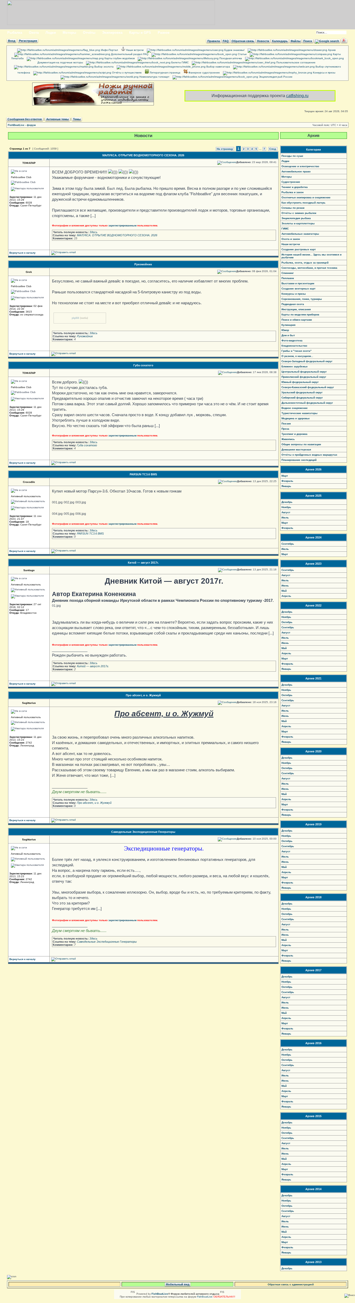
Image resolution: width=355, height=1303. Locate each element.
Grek (29, 272)
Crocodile (29, 482)
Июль (285, 517)
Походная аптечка (230, 58)
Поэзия (286, 423)
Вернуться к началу (22, 252)
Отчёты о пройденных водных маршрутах (309, 454)
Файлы (295, 41)
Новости (263, 41)
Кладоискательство (294, 345)
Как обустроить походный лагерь (303, 202)
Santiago (29, 570)
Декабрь (286, 502)
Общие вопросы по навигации (301, 444)
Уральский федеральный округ (302, 392)
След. (273, 148)
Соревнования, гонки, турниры (301, 299)
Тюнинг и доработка (294, 187)
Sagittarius (29, 702)
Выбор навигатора (218, 66)
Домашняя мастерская (296, 449)
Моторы (69, 33)
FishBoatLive (205, 1296)
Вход (11, 40)
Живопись (288, 439)
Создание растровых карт (298, 249)
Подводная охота (292, 304)
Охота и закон (290, 239)
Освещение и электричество (300, 166)
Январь (286, 486)
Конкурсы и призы (323, 72)
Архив (331, 50)
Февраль (287, 481)
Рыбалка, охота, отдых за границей (304, 262)
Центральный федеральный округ (304, 371)
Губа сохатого (143, 365)
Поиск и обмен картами (296, 319)
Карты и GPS (140, 33)
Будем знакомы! (234, 50)
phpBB (75, 317)
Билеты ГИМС (179, 62)
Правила (213, 41)
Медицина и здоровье (295, 418)
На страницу (225, 148)
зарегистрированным (122, 225)
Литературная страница (164, 72)
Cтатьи (242, 54)
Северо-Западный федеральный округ (306, 361)
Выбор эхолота (104, 66)
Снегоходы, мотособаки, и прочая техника (309, 267)
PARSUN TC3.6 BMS (143, 474)
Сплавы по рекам (292, 207)
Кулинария (288, 324)
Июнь (285, 585)
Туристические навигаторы (299, 413)
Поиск (307, 41)
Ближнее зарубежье (294, 366)
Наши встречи (134, 50)
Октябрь (286, 622)
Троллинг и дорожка (294, 434)
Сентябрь (287, 543)
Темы (77, 119)
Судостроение (290, 181)
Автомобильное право (296, 171)
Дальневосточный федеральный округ (307, 402)
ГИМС (285, 228)
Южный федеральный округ (300, 382)
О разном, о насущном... (297, 356)
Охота (34, 33)
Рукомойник (143, 264)
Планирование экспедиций (299, 459)
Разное (163, 33)
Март (284, 475)
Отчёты (89, 33)
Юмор (285, 330)
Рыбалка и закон (292, 192)
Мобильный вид (177, 1284)
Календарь (280, 41)
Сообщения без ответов (25, 119)
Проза (285, 428)
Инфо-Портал (109, 50)
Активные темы (57, 119)
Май (284, 590)
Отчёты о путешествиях (126, 72)
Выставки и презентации (297, 283)
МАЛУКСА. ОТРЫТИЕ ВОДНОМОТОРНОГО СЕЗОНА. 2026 (143, 155)
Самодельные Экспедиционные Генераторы (143, 831)
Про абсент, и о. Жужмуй (143, 695)
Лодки (50, 33)
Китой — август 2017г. (143, 562)
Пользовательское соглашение (295, 62)
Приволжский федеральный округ (303, 376)
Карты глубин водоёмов (119, 58)
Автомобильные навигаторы (300, 233)
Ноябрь (286, 507)
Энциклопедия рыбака (296, 218)
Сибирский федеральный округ (302, 397)
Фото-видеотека (292, 340)
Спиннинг (287, 273)
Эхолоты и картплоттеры (298, 223)
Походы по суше (292, 155)
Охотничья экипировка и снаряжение (306, 197)
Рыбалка (14, 33)
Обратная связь (243, 41)
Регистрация (28, 40)
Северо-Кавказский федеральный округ (307, 387)
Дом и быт (288, 335)
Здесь (93, 232)
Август (285, 512)
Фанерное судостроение (204, 72)
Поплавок (287, 278)
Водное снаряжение (294, 408)
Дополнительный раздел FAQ (129, 54)
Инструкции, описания (296, 309)
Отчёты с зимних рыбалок (298, 213)
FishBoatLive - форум (22, 125)
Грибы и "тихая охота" (296, 350)
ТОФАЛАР (29, 162)
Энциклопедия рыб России (275, 76)
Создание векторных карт (298, 288)
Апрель (286, 596)
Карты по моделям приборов (300, 314)
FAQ (226, 41)
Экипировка (112, 33)
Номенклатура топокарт (154, 76)
